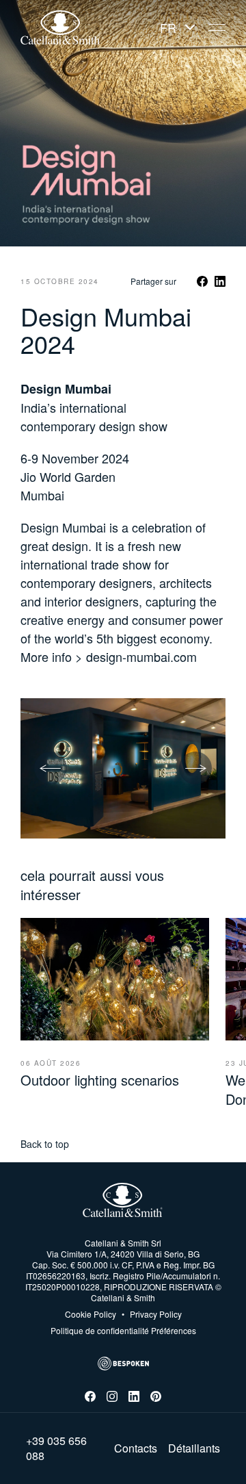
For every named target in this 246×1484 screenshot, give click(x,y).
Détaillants (194, 1448)
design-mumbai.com (141, 656)
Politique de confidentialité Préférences (123, 1330)
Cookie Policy (90, 1314)
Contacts (135, 1448)
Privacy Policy (152, 1314)
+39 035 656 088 (56, 1448)
